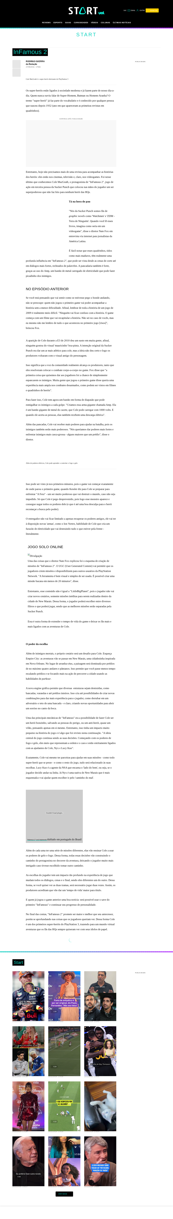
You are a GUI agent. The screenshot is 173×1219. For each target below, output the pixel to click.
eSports (57, 23)
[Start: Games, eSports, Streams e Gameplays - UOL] (84, 10)
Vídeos (94, 23)
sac (125, 10)
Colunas (105, 23)
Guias (68, 23)
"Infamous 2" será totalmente (37, 840)
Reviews (46, 23)
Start (86, 34)
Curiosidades (81, 23)
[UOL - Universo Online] (101, 12)
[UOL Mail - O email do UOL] (131, 10)
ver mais (62, 1194)
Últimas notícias (122, 23)
